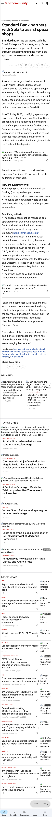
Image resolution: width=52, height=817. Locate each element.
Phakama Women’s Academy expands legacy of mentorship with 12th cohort (19, 757)
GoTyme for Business (34, 392)
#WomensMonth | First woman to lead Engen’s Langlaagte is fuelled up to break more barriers (20, 727)
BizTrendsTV (15, 21)
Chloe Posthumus (8, 701)
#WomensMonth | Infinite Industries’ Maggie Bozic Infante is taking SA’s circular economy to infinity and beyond (25, 464)
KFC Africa (5, 626)
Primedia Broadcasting (10, 565)
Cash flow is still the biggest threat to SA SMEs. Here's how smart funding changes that (37, 400)
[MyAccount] (48, 3)
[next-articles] (49, 385)
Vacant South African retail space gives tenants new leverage (25, 512)
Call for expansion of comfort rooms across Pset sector (20, 647)
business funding (36, 351)
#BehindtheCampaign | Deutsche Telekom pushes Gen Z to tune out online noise (22, 490)
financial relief (8, 354)
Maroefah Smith (7, 733)
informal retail (32, 349)
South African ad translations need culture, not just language (22, 443)
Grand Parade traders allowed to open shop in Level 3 (30, 287)
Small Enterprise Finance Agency (23, 350)
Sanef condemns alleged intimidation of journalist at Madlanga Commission (25, 535)
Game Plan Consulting (9, 717)
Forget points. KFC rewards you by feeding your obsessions (15, 620)
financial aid (19, 349)
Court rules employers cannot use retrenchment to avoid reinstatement (20, 679)
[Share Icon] (47, 160)
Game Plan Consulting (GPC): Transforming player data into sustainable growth (16, 711)
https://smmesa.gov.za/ (26, 232)
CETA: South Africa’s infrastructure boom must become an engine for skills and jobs (16, 663)
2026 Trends (5, 21)
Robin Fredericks (7, 779)
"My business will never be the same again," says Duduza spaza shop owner (31, 155)
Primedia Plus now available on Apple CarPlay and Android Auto (24, 560)
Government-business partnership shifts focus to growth (19, 788)
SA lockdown (16, 356)
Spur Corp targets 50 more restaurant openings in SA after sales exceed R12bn (20, 603)
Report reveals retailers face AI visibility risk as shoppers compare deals (19, 587)
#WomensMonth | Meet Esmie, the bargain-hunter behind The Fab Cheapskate (19, 695)
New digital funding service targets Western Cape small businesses (12, 394)
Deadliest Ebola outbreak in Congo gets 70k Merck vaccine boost (19, 742)
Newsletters (25, 21)
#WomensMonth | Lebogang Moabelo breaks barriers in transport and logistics (20, 773)
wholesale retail (23, 354)
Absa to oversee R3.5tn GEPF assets (20, 633)
